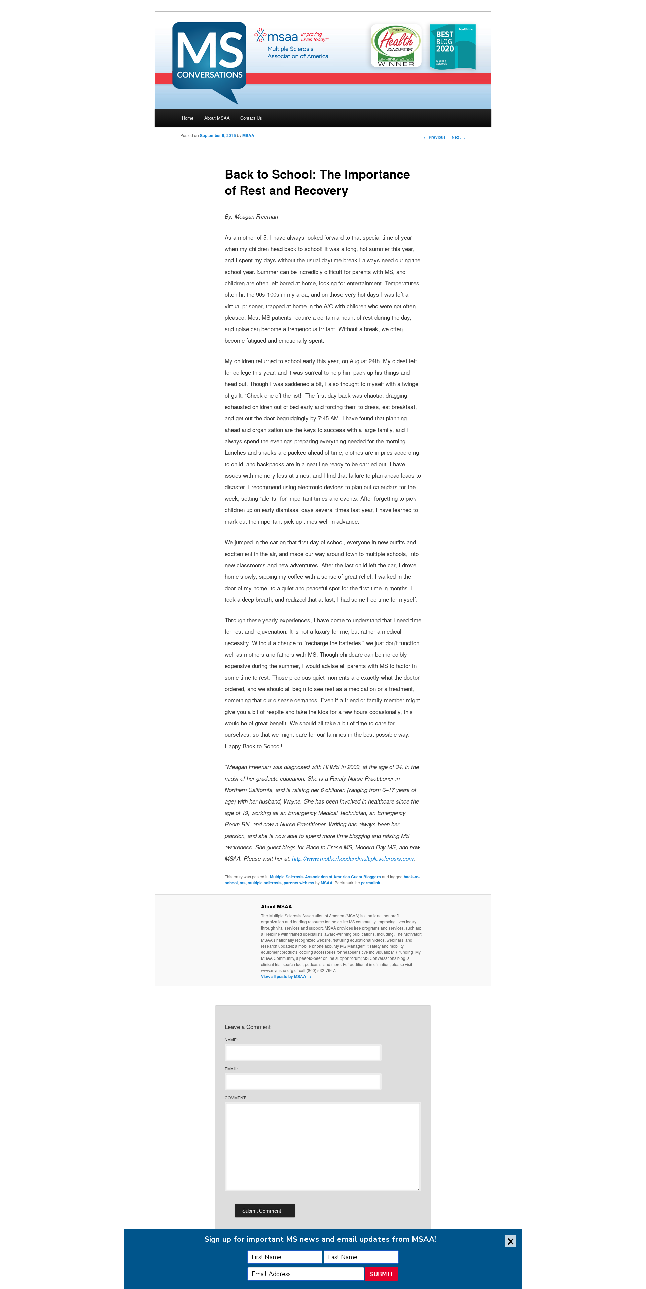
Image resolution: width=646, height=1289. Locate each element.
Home (187, 118)
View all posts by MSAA (286, 976)
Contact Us (251, 118)
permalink (370, 883)
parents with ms (299, 883)
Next (459, 137)
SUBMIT (381, 1274)
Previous (435, 137)
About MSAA (217, 118)
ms (243, 883)
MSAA (248, 135)
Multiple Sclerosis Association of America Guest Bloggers (325, 877)
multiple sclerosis (265, 883)
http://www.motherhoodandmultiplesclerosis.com (353, 858)
